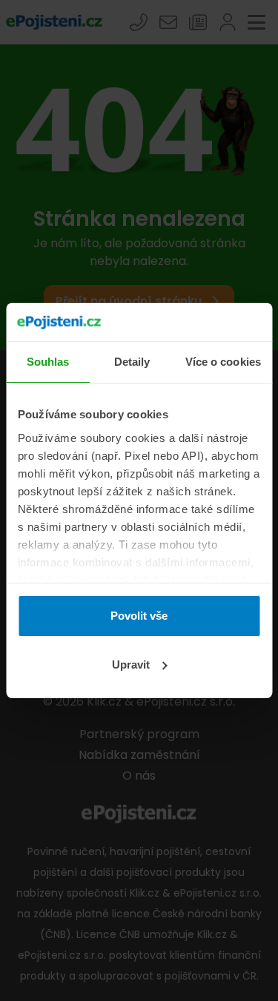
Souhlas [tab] (48, 361)
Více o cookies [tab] (223, 361)
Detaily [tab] (132, 361)
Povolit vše (139, 615)
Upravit (131, 664)
